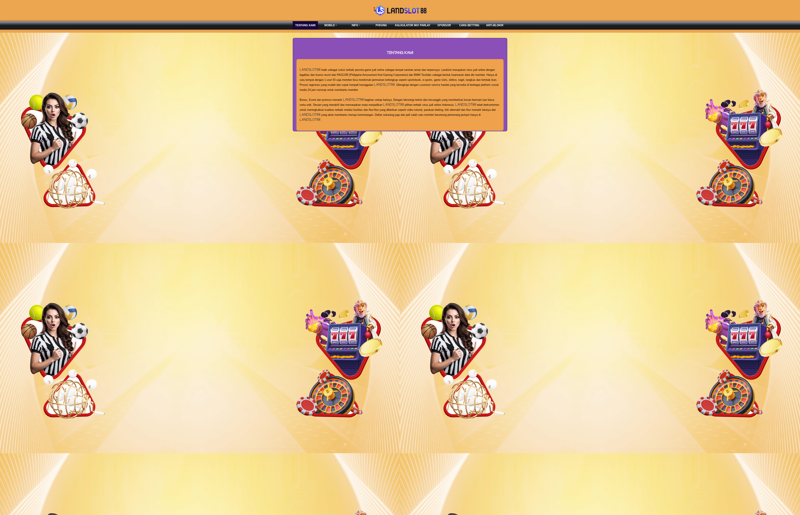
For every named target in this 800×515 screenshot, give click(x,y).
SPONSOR (444, 25)
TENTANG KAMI (305, 25)
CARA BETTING (469, 25)
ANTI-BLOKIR (494, 25)
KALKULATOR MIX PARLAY (412, 25)
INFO (355, 25)
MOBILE (329, 25)
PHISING (381, 25)
